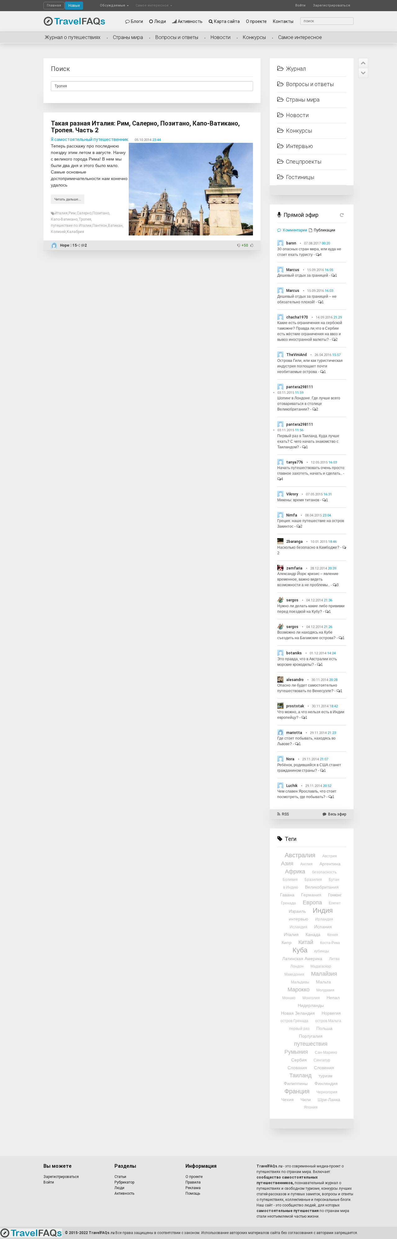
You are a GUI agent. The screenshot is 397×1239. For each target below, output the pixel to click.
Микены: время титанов (298, 500)
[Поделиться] (79, 245)
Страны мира (128, 37)
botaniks (294, 653)
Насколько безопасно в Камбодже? (308, 547)
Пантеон (99, 225)
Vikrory (292, 494)
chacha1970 (297, 317)
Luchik (291, 786)
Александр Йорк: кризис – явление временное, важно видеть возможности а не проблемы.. (307, 579)
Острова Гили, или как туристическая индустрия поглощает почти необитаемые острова (310, 366)
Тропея (84, 219)
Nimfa (291, 515)
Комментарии (295, 230)
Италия (61, 213)
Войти (300, 5)
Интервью (299, 146)
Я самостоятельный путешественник (89, 139)
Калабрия (75, 232)
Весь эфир (337, 814)
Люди (160, 21)
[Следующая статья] (363, 73)
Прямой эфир (301, 215)
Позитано (100, 213)
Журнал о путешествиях (72, 37)
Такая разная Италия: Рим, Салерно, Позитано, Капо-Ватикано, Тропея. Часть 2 (145, 127)
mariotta (294, 733)
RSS (285, 814)
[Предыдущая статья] (363, 63)
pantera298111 (299, 387)
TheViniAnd (296, 355)
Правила (193, 1182)
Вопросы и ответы (176, 37)
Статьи (120, 1177)
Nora (290, 759)
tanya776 (294, 462)
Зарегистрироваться (331, 5)
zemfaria (294, 568)
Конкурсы (254, 37)
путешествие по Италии (71, 225)
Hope (64, 245)
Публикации (324, 230)
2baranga (294, 541)
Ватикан (115, 225)
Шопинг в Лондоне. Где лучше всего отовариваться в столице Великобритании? (308, 403)
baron (291, 243)
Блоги (137, 21)
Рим (72, 213)
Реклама (193, 1188)
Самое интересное (153, 5)
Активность (190, 21)
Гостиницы (300, 177)
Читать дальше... (67, 199)
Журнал (296, 69)
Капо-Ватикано (64, 219)
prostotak (295, 706)
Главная (54, 5)
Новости (220, 37)
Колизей (58, 232)
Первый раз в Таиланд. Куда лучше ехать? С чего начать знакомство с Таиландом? (308, 441)
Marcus (292, 270)
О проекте (256, 21)
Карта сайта (227, 21)
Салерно (84, 213)
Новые (74, 5)
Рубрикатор (124, 1182)
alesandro (295, 680)
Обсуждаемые (113, 5)
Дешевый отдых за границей (302, 275)
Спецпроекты (303, 162)
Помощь (192, 1193)
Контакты (283, 21)
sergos (292, 600)
